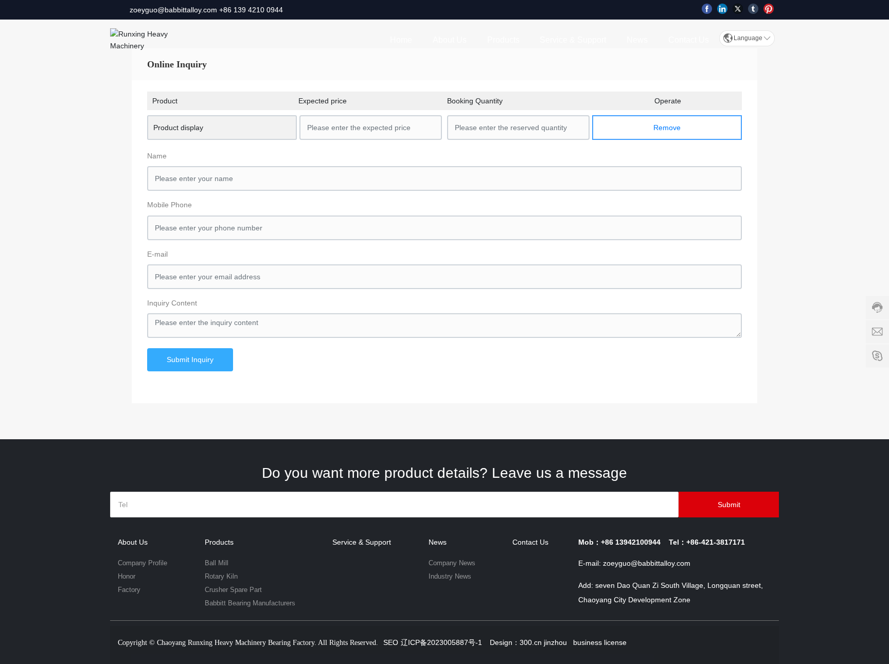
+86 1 (228, 10)
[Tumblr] (753, 8)
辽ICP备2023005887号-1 (441, 642)
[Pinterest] (768, 8)
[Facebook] (707, 8)
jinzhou (555, 642)
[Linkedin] (722, 8)
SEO (390, 642)
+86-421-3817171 (715, 542)
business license (599, 642)
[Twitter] (738, 8)
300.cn (531, 642)
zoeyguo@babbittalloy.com (173, 10)
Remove (667, 127)
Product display (178, 127)
